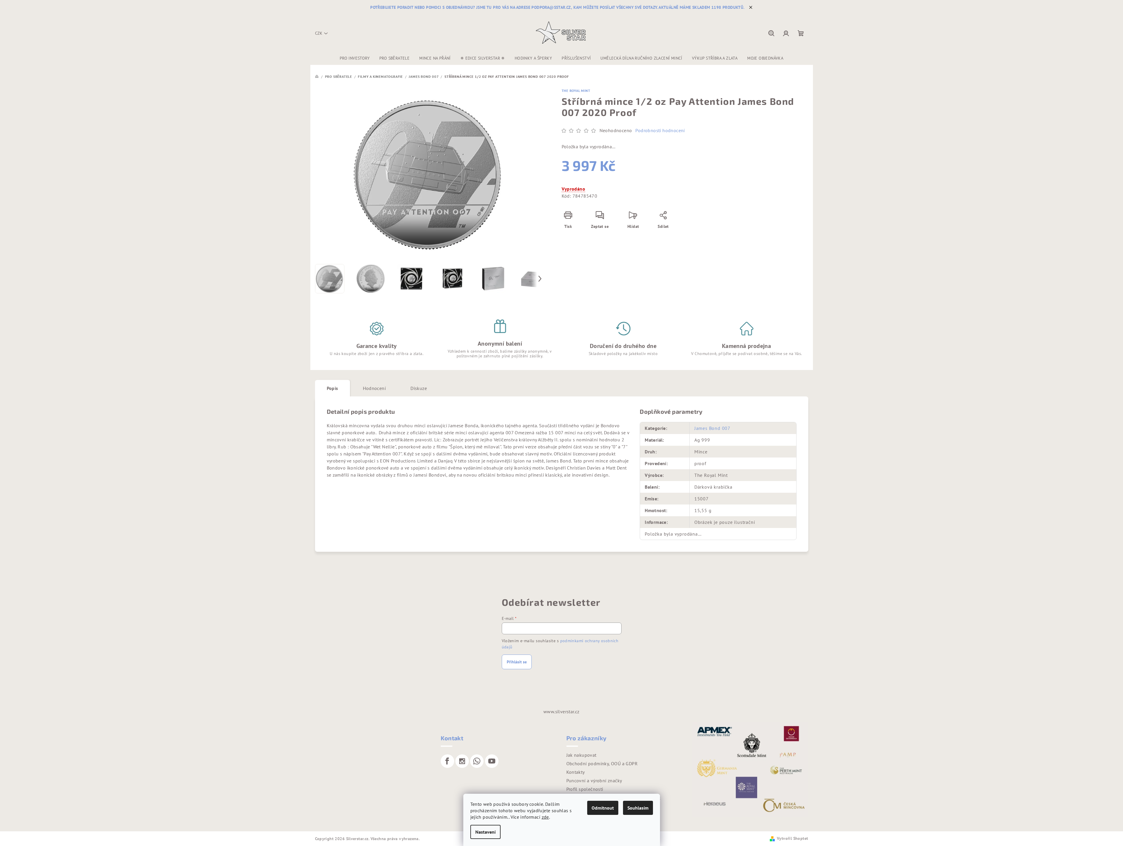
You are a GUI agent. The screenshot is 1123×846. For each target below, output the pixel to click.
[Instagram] (462, 761)
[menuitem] (354, 58)
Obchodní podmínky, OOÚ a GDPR (602, 763)
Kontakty (575, 772)
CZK (318, 33)
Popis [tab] (332, 388)
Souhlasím (638, 808)
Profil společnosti (584, 789)
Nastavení (485, 832)
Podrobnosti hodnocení (660, 130)
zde (545, 817)
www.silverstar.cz (561, 711)
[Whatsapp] (477, 761)
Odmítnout (603, 808)
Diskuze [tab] (418, 388)
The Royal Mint (576, 90)
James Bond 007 (712, 428)
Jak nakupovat (581, 755)
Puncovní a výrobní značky (594, 780)
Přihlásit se (517, 662)
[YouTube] (492, 761)
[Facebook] (447, 761)
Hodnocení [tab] (374, 388)
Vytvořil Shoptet (792, 838)
